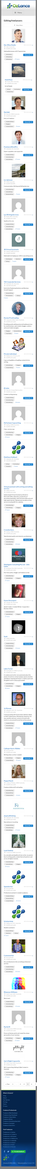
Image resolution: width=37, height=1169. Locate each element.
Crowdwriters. (9, 530)
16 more (17, 402)
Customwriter (9, 955)
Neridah (7, 112)
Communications (9, 126)
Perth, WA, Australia (13, 81)
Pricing (5, 1102)
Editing (8, 89)
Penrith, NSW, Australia (12, 114)
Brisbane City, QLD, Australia (14, 568)
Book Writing (9, 1040)
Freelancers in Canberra (10, 1134)
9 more (18, 194)
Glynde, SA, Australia (12, 602)
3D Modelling (9, 56)
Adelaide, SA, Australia (12, 149)
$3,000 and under (11, 48)
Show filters (19, 25)
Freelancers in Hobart (9, 1142)
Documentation (9, 295)
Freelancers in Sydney (9, 1132)
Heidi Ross (8, 80)
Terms (5, 1104)
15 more (18, 760)
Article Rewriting (9, 157)
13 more (7, 437)
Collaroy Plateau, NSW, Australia (15, 783)
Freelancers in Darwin (9, 1146)
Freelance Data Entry (9, 1125)
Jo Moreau (7, 708)
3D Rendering (9, 59)
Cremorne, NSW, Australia (13, 852)
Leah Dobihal (8, 850)
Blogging (8, 124)
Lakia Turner (8, 669)
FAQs (4, 1096)
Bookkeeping (9, 259)
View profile (27, 55)
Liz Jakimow (8, 180)
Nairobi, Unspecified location (14, 390)
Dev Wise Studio (10, 45)
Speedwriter (8, 887)
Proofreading (17, 89)
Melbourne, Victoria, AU (13, 356)
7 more (14, 261)
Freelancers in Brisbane (9, 1136)
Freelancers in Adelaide (9, 1140)
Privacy (5, 1106)
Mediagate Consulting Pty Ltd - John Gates (16, 565)
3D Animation (9, 54)
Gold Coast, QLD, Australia (13, 994)
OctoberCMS (30, 1163)
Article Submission (10, 611)
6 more (18, 795)
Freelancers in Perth (8, 1144)
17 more (17, 159)
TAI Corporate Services (12, 282)
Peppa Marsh (8, 781)
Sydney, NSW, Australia (12, 251)
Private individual (10, 354)
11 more (17, 1040)
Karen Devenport (10, 600)
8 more (18, 126)
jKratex (6, 388)
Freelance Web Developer (10, 1113)
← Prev (7, 1084)
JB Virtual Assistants (11, 249)
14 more (7, 866)
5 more (6, 298)
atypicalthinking (10, 816)
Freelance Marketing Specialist (11, 1121)
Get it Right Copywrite (12, 1061)
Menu (19, 12)
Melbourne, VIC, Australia (13, 923)
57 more (17, 59)
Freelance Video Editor (9, 1117)
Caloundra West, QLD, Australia (15, 320)
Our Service (6, 1100)
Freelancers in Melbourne (10, 1138)
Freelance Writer (8, 1119)
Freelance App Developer (10, 1115)
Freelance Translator (9, 1123)
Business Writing (9, 194)
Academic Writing (9, 121)
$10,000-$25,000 (11, 285)
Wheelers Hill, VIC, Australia (14, 710)
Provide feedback (19, 1151)
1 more (16, 466)
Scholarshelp (8, 921)
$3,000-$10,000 (10, 183)
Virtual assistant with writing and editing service (18, 487)
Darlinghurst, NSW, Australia (14, 670)
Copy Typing (8, 333)
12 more (17, 544)
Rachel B (7, 1027)
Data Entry (18, 259)
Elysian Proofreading (11, 318)
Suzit (5, 636)
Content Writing (9, 367)
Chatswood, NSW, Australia (14, 1029)
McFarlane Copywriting (12, 423)
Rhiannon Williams (10, 992)
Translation (8, 466)
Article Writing (9, 159)
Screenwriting (10, 91)
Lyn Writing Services (11, 215)
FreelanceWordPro (11, 147)
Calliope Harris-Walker (12, 748)
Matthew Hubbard (10, 457)
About (5, 1098)
